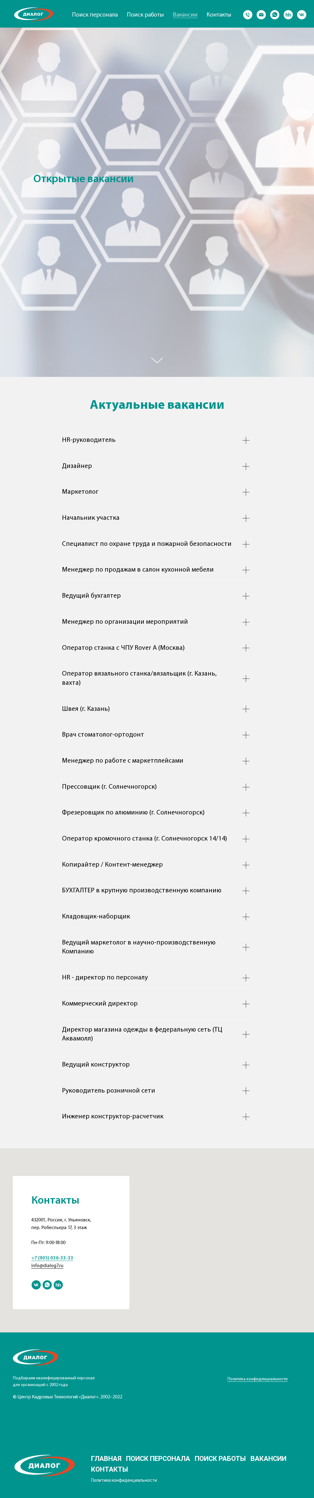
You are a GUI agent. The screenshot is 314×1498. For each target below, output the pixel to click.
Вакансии (185, 14)
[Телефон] (247, 14)
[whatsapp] (274, 14)
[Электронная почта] (261, 14)
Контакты (219, 14)
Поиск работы (145, 14)
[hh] (288, 14)
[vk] (301, 14)
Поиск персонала (95, 14)
